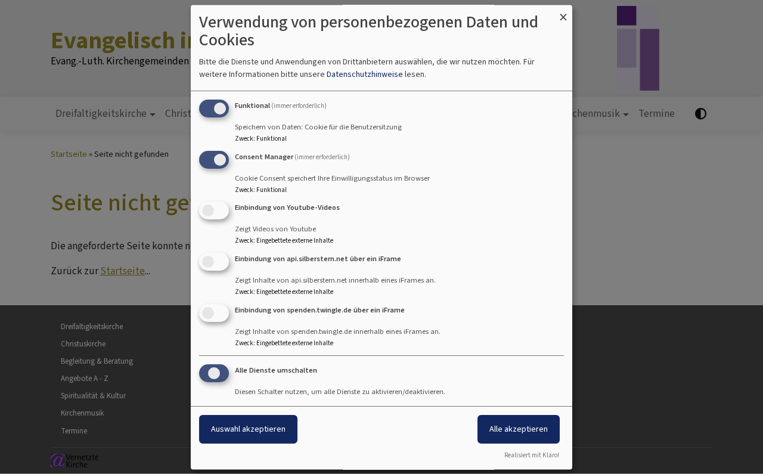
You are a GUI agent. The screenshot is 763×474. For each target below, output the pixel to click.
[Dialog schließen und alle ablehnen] (563, 12)
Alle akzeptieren (518, 429)
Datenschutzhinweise (365, 74)
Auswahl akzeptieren (248, 429)
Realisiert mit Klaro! (531, 455)
